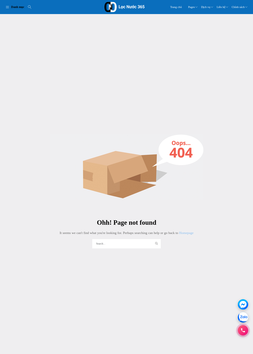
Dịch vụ (205, 7)
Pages (191, 7)
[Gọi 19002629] (243, 330)
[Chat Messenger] (243, 304)
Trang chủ (176, 7)
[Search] (29, 7)
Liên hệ (221, 7)
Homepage (186, 233)
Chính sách (238, 7)
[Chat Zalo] (243, 317)
